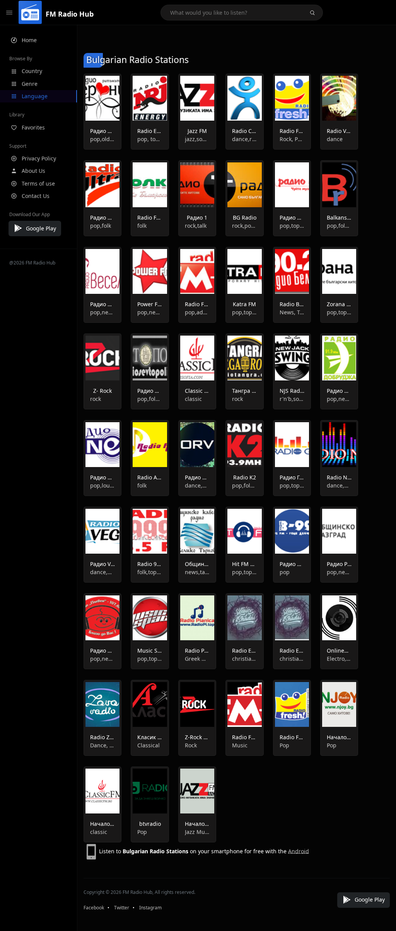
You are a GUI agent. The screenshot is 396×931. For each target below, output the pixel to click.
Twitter (121, 907)
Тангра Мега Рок (244, 390)
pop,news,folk (339, 398)
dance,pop (197, 485)
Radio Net (339, 477)
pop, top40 (149, 139)
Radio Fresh (292, 131)
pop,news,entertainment (149, 312)
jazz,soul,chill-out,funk (197, 139)
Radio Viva (339, 131)
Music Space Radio (149, 650)
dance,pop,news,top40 (339, 485)
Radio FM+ (244, 737)
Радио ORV (197, 477)
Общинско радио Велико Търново (197, 564)
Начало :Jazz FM (197, 823)
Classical (148, 745)
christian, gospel (244, 658)
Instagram (150, 907)
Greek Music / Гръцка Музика (197, 658)
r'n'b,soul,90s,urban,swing (292, 398)
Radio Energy (149, 131)
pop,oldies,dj (102, 139)
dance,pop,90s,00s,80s (102, 572)
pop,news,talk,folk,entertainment (102, 312)
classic (193, 398)
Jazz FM (197, 131)
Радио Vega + (102, 564)
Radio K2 (244, 477)
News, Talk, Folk (292, 312)
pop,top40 (339, 312)
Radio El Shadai (244, 650)
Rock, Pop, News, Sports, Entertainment (292, 139)
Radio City (244, 131)
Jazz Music (197, 832)
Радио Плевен (102, 650)
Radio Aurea (149, 477)
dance (335, 139)
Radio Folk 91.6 (149, 217)
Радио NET (102, 477)
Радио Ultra (102, 217)
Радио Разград (339, 564)
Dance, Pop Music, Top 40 (102, 745)
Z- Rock (102, 390)
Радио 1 (197, 217)
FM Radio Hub (70, 14)
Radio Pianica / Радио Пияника (197, 650)
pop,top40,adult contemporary (292, 225)
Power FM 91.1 (149, 304)
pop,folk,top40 (149, 398)
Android (298, 850)
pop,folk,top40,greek (339, 225)
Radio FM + (197, 304)
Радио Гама (292, 477)
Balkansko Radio (339, 217)
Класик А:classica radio (149, 737)
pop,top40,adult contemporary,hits (244, 572)
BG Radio (244, 217)
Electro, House (339, 658)
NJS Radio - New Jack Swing (292, 390)
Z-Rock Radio (197, 737)
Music (240, 745)
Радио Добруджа (339, 390)
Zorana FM (339, 304)
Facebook (94, 907)
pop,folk (100, 225)
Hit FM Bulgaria (244, 564)
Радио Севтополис (149, 390)
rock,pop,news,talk (244, 225)
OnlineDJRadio (339, 650)
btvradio (150, 823)
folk (142, 225)
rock (95, 398)
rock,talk (196, 225)
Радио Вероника (102, 131)
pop (285, 572)
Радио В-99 (292, 564)
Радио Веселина (102, 304)
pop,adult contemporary (197, 312)
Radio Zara (102, 737)
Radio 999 (149, 564)
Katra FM (244, 304)
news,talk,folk (197, 572)
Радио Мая (292, 217)
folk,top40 (149, 572)
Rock (191, 745)
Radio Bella (292, 304)
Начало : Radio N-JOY (339, 737)
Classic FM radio (197, 390)
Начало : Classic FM (102, 823)
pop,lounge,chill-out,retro (102, 485)
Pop (284, 745)
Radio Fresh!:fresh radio (292, 737)
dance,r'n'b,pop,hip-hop (244, 139)
